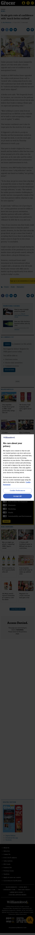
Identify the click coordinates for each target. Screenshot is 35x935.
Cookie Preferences (17, 490)
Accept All (17, 496)
